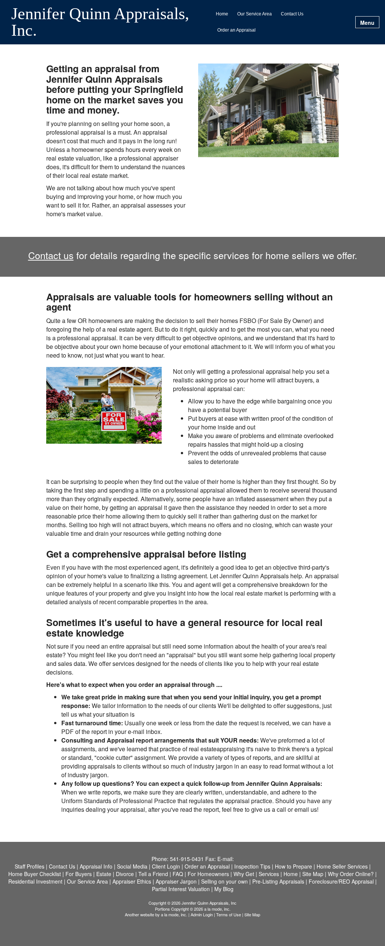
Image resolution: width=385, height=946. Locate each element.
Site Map (252, 914)
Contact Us (292, 14)
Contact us (51, 255)
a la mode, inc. (174, 914)
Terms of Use (228, 914)
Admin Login (202, 914)
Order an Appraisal (236, 30)
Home (222, 14)
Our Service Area (254, 14)
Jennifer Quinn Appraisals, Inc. (100, 22)
